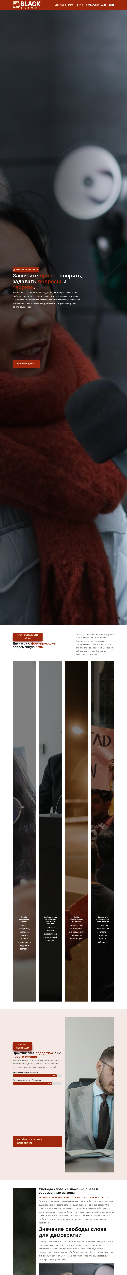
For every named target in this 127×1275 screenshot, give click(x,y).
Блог (111, 5)
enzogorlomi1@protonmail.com (58, 1197)
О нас (80, 5)
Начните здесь (26, 363)
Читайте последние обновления (29, 1141)
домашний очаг (64, 5)
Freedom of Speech (98, 1197)
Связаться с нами (96, 5)
